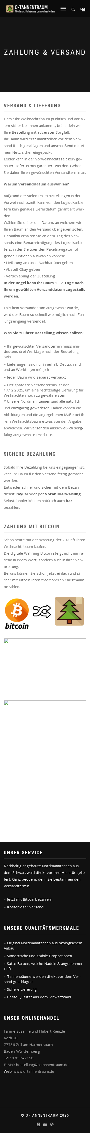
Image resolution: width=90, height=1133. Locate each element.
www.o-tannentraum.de (34, 1071)
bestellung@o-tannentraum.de (42, 1064)
